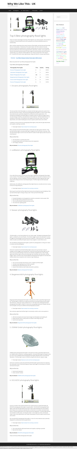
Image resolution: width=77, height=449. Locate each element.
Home (10, 10)
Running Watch (58, 42)
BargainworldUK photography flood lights (27, 322)
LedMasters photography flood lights (26, 205)
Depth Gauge (61, 43)
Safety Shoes (63, 29)
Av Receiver (62, 50)
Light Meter (62, 56)
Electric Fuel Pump (59, 28)
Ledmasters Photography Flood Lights (18, 72)
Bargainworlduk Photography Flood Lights (19, 77)
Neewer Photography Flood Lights (17, 74)
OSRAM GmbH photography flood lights (27, 375)
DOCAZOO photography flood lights (26, 432)
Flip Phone (58, 53)
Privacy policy (34, 10)
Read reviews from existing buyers (29, 126)
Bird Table (64, 54)
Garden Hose (60, 61)
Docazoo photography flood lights (25, 145)
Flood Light (63, 39)
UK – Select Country (25, 10)
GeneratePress (47, 444)
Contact (41, 10)
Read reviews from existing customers (29, 188)
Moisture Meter (60, 41)
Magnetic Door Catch (59, 37)
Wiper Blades (65, 59)
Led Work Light (61, 52)
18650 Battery (60, 58)
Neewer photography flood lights (25, 269)
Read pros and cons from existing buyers (30, 360)
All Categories (16, 10)
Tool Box (61, 34)
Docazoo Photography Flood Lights (18, 70)
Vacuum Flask (59, 55)
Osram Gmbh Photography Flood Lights (19, 79)
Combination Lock (59, 45)
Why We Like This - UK (21, 3)
